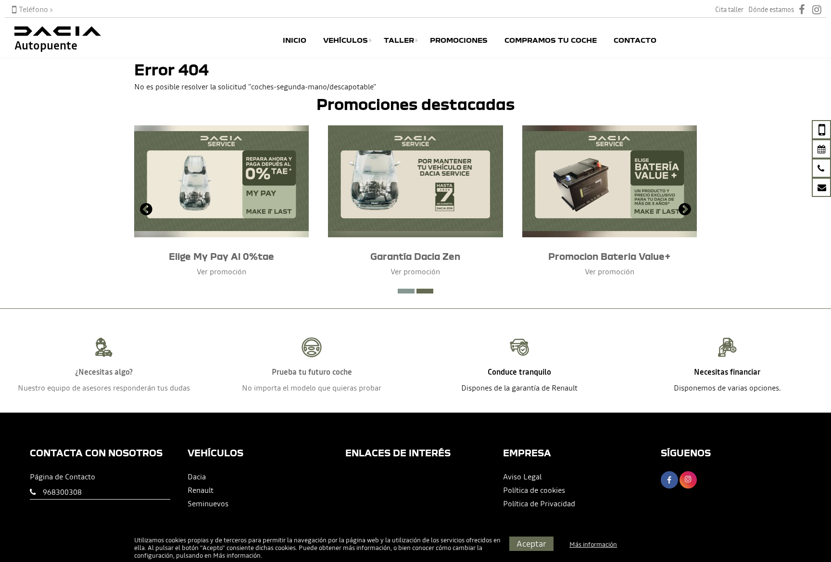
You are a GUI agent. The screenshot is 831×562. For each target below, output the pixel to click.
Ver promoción (221, 271)
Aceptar (531, 544)
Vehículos (345, 40)
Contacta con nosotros (96, 453)
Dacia (197, 476)
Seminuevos (208, 503)
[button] (406, 291)
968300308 (62, 492)
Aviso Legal (522, 476)
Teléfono (33, 9)
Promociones (459, 40)
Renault (201, 490)
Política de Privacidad (539, 503)
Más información (237, 555)
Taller (399, 40)
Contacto (635, 40)
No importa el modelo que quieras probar (311, 387)
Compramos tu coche (550, 40)
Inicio (294, 40)
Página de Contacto (62, 476)
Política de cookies (534, 490)
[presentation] (146, 210)
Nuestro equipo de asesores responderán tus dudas (104, 387)
